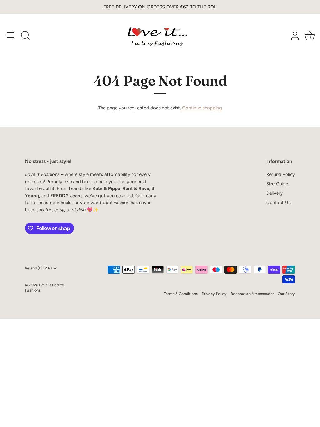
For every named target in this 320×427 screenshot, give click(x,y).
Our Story (286, 293)
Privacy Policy (214, 293)
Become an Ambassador (252, 293)
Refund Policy (280, 174)
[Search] (25, 36)
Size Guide (277, 184)
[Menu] (11, 35)
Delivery (274, 193)
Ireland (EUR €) (38, 268)
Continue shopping (202, 108)
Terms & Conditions (181, 293)
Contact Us (278, 202)
